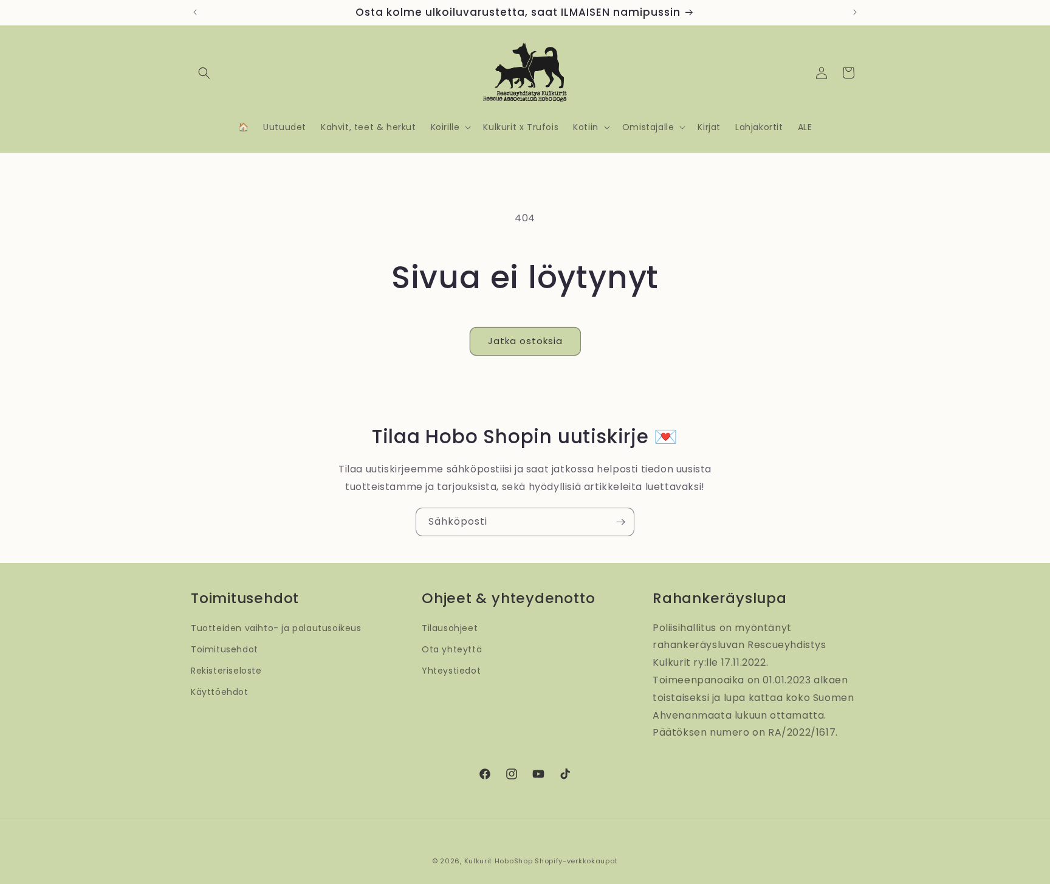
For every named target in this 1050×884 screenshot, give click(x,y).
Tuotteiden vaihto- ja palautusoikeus (276, 628)
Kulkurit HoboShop (498, 861)
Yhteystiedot (451, 671)
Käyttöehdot (220, 692)
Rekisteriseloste (226, 671)
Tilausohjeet (450, 628)
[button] (204, 73)
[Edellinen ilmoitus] (195, 12)
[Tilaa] (620, 522)
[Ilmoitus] (855, 12)
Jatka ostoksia (525, 340)
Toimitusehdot (224, 649)
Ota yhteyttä (452, 649)
